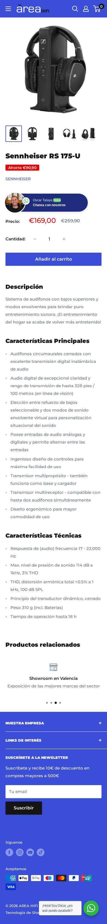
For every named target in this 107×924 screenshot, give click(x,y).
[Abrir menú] (8, 9)
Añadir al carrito (53, 259)
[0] (97, 8)
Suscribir (24, 808)
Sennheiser (18, 178)
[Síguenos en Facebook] (9, 852)
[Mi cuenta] (86, 9)
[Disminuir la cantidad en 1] (35, 239)
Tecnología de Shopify (25, 912)
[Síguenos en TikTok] (40, 852)
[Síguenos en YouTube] (30, 852)
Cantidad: (15, 238)
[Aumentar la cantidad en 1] (64, 239)
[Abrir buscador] (75, 9)
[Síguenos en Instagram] (20, 852)
